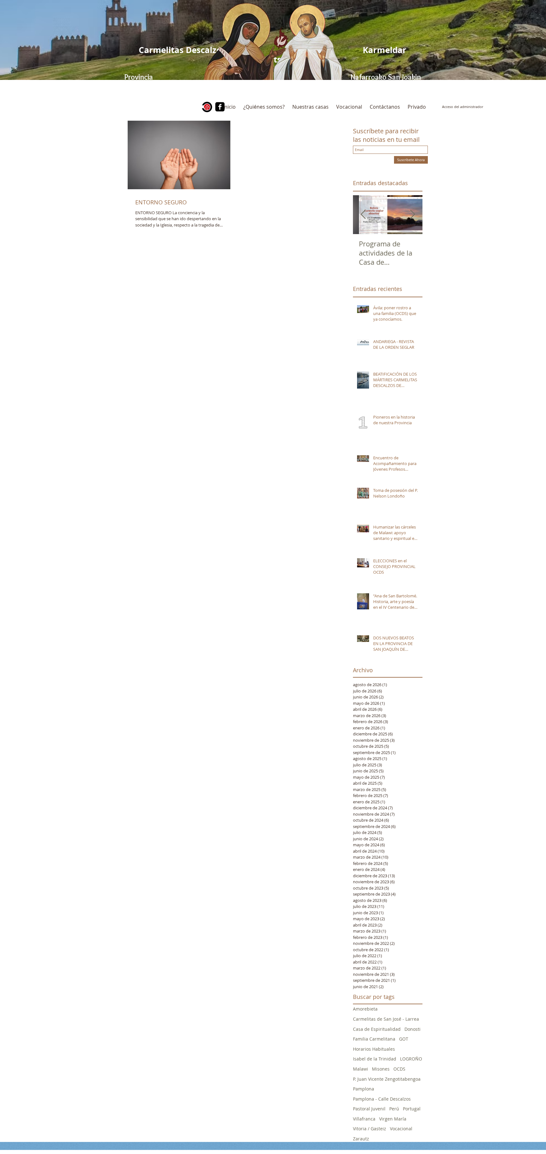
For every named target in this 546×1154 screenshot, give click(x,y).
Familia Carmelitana (374, 1039)
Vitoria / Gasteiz (369, 1129)
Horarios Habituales (374, 1049)
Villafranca (364, 1119)
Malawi (360, 1069)
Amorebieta (365, 1009)
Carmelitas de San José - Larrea (386, 1019)
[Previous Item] (363, 215)
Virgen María (392, 1119)
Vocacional (401, 1129)
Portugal (412, 1109)
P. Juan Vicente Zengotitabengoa (387, 1079)
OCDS (399, 1069)
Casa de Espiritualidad (377, 1029)
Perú (394, 1109)
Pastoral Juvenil (369, 1109)
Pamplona (363, 1089)
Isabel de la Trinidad (374, 1059)
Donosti (412, 1029)
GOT (403, 1039)
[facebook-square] (220, 107)
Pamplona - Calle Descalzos (382, 1099)
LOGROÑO (411, 1059)
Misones (381, 1069)
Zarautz (361, 1139)
